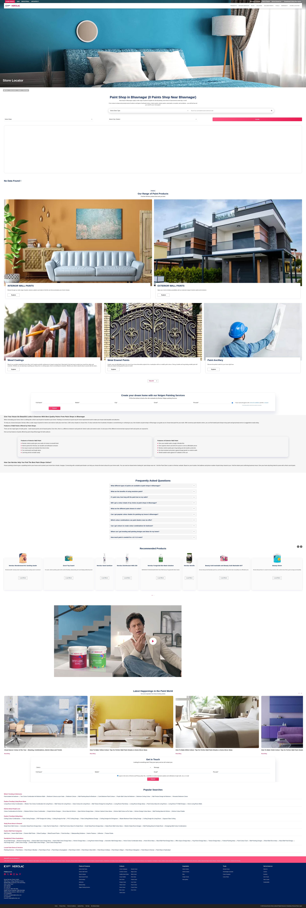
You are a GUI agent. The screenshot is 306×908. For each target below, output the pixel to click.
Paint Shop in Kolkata (104, 850)
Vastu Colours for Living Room (81, 804)
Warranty (284, 5)
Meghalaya (126, 860)
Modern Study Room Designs (133, 826)
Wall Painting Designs (256, 840)
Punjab (63, 860)
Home (6, 90)
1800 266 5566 (21, 890)
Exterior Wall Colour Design (37, 842)
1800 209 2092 (14, 888)
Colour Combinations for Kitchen (13, 811)
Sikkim (163, 860)
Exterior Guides (185, 871)
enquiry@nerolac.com (14, 898)
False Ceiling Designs (28, 818)
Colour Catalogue (123, 869)
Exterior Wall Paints (30, 833)
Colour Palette (122, 876)
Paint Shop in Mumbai (31, 850)
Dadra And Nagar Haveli (206, 860)
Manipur (142, 860)
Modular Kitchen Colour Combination (34, 811)
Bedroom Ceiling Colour (143, 796)
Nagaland (149, 860)
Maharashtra (54, 860)
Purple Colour (134, 879)
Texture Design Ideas (215, 840)
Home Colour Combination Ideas (133, 840)
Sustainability (266, 882)
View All (151, 381)
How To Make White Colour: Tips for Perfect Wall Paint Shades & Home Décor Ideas (204, 750)
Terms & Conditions (71, 906)
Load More (23, 578)
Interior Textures (91, 833)
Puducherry (227, 860)
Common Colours (123, 871)
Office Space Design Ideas (183, 840)
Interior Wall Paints (17, 833)
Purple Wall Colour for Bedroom (126, 796)
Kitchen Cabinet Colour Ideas (103, 811)
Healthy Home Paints (124, 874)
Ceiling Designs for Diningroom (109, 818)
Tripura (159, 860)
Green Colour (122, 887)
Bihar (8, 860)
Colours (259, 5)
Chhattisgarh (132, 860)
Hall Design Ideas (9, 842)
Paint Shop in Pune (44, 850)
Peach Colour (134, 884)
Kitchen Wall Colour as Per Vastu (123, 811)
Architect (35, 1)
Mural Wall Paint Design (286, 840)
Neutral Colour (134, 869)
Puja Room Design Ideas (199, 840)
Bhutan (214, 860)
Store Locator (294, 5)
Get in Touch (266, 1)
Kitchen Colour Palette (178, 811)
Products (233, 5)
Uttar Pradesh (36, 860)
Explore (13, 295)
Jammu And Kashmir (14, 860)
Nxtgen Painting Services (84, 887)
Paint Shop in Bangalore (133, 850)
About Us (265, 869)
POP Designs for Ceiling (44, 818)
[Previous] (298, 546)
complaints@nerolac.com (15, 895)
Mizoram (195, 860)
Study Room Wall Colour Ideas (114, 826)
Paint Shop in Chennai (148, 850)
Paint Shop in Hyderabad (163, 850)
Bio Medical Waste (95, 906)
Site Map (87, 906)
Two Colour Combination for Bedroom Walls (32, 796)
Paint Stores (19, 850)
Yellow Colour (122, 884)
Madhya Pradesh (23, 860)
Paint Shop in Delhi (74, 850)
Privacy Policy (62, 906)
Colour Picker (226, 876)
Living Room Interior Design (95, 840)
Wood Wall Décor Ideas (271, 840)
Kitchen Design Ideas (79, 840)
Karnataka (112, 860)
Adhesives (81, 882)
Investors (265, 874)
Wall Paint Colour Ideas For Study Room (71, 826)
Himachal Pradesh (99, 860)
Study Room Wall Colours (11, 826)
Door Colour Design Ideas (54, 842)
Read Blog (7, 753)
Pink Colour (133, 876)
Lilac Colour (133, 882)
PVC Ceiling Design (73, 818)
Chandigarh (154, 860)
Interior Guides (185, 869)
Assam (116, 860)
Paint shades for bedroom (11, 796)
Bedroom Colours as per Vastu (55, 796)
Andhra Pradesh (77, 860)
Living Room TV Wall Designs (177, 804)
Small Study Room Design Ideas (94, 826)
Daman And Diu (169, 860)
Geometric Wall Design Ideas (113, 840)
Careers (265, 871)
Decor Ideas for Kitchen (69, 811)
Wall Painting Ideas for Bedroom (87, 796)
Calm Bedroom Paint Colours (106, 796)
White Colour (134, 874)
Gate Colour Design (22, 842)
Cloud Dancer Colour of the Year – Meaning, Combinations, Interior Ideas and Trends (33, 750)
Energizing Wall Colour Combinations (175, 826)
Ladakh (199, 860)
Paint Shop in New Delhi (89, 850)
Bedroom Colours (71, 796)
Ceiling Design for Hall (59, 818)
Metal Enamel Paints (54, 833)
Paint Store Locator (166, 465)
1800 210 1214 (20, 892)
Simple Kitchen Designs (54, 811)
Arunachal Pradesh (90, 860)
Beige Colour (134, 871)
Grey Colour (133, 890)
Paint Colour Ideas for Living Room (157, 804)
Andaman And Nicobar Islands (185, 860)
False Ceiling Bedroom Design (89, 818)
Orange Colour (122, 882)
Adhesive (101, 833)
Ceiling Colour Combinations (12, 818)
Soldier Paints (268, 5)
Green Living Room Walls (195, 804)
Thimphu (218, 860)
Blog (252, 5)
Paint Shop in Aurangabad (59, 850)
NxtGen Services (244, 5)
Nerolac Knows (226, 869)
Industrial (25, 1)
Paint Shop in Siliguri (118, 850)
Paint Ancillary (65, 833)
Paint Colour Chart (242, 840)
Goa (145, 860)
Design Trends (185, 876)
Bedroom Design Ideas (23, 840)
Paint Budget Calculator (228, 871)
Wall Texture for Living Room (63, 804)
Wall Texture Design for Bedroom (161, 796)
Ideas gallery (185, 879)
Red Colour (121, 879)
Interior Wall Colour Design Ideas (62, 840)
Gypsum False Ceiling (169, 818)
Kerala (59, 860)
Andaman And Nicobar (235, 860)
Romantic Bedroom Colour (180, 796)
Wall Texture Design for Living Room (102, 804)
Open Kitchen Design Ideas (85, 811)
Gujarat (19, 90)
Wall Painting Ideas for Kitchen (161, 811)
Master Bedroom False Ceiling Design (130, 818)
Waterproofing (82, 884)
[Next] (301, 546)
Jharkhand (30, 860)
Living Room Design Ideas (137, 804)
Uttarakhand (106, 860)
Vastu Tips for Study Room (51, 826)
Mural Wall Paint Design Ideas (165, 840)
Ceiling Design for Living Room (152, 818)
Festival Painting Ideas (229, 840)
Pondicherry (175, 860)
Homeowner (10, 1)
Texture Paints (109, 833)
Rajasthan (121, 860)
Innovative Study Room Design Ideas (31, 826)
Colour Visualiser (226, 874)
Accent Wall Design (9, 840)
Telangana (68, 860)
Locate (257, 119)
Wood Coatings (41, 833)
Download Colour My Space (292, 1)
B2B (18, 1)
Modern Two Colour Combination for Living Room (39, 804)
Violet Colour (122, 892)
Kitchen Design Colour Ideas (143, 811)
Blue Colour (122, 890)
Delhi (5, 860)
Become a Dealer (255, 1)
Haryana (138, 860)
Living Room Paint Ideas (121, 804)
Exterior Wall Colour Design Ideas (41, 840)
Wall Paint (7, 833)
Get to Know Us (276, 1)
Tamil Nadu (48, 860)
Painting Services (9, 850)
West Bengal (43, 860)
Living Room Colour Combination (13, 804)
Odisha (222, 860)
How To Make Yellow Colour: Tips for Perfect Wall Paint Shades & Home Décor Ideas (118, 750)
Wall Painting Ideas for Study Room (153, 826)
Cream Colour (134, 887)
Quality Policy (81, 906)
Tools (277, 5)
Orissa (72, 860)
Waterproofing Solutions (78, 833)
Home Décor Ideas (149, 840)
